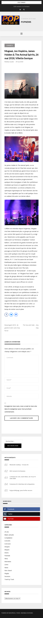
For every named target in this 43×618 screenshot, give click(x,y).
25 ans (6, 532)
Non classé (8, 570)
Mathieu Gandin (9, 62)
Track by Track (9, 579)
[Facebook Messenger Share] (16, 315)
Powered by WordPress (8, 613)
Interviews (7, 561)
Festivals (7, 556)
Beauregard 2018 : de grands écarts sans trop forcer (12, 328)
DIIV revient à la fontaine (22, 6)
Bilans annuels (9, 535)
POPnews (26, 22)
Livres (6, 564)
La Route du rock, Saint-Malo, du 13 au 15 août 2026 (23, 477)
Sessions (7, 576)
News (6, 568)
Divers (6, 553)
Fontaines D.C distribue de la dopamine (22, 484)
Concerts (9, 45)
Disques (7, 547)
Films (6, 559)
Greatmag (23, 613)
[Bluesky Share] (11, 315)
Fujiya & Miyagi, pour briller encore (21, 490)
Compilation (8, 538)
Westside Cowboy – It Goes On (19, 465)
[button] (20, 9)
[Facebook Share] (6, 315)
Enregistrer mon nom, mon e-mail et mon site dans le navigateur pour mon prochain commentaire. (20, 409)
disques (6, 550)
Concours (7, 544)
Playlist (6, 573)
